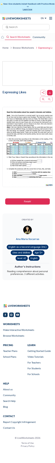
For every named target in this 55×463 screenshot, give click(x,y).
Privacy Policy (27, 446)
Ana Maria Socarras (27, 239)
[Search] (6, 27)
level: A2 (21, 258)
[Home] (16, 18)
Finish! (27, 201)
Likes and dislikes (21, 252)
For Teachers (34, 362)
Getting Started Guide (39, 350)
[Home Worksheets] (2, 37)
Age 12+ (39, 252)
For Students (34, 368)
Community (9, 395)
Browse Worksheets (13, 335)
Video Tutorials (36, 356)
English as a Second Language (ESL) (28, 246)
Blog (5, 406)
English (34, 258)
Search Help (9, 400)
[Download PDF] (50, 92)
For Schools (34, 374)
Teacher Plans (10, 350)
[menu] (51, 18)
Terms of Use (27, 443)
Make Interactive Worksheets (18, 329)
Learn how (27, 9)
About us (8, 389)
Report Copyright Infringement (19, 421)
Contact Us (9, 427)
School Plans (9, 356)
